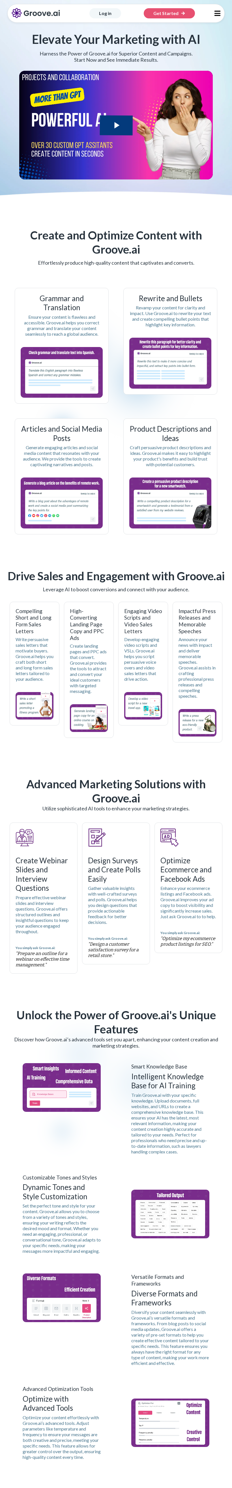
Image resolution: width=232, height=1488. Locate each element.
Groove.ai (140, 1317)
